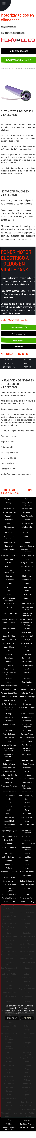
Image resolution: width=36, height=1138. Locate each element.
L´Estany (27, 598)
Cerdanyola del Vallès (27, 608)
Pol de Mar (9, 665)
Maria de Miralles (27, 619)
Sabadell (9, 760)
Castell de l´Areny (27, 555)
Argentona (27, 813)
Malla (9, 563)
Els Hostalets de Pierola (9, 708)
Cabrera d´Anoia (27, 734)
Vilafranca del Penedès (9, 528)
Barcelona (9, 499)
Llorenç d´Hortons (9, 745)
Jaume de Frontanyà (27, 696)
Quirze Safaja (27, 875)
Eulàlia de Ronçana (27, 713)
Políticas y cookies (27, 1127)
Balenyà (9, 713)
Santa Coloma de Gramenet (27, 848)
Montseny (27, 767)
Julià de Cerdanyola (9, 775)
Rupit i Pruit (9, 669)
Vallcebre (9, 844)
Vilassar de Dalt (27, 636)
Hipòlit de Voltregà (27, 1124)
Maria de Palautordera (9, 571)
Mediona (9, 813)
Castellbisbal (9, 647)
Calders (27, 542)
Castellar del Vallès (27, 898)
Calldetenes (27, 632)
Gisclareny (27, 654)
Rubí (27, 590)
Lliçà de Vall (27, 576)
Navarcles (27, 587)
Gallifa (9, 810)
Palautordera (27, 754)
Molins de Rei (27, 579)
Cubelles (27, 840)
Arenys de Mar (26, 817)
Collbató (27, 700)
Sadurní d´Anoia (9, 764)
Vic (9, 650)
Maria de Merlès (9, 623)
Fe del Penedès (27, 516)
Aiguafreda (9, 864)
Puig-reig (9, 559)
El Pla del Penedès (9, 704)
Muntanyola (8, 546)
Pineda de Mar (27, 643)
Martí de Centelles (9, 512)
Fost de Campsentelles (9, 876)
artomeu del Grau (9, 894)
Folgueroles (27, 658)
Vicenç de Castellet (9, 786)
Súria (9, 1120)
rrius (27, 559)
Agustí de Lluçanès (26, 857)
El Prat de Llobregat (27, 707)
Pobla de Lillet (9, 643)
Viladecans (9, 533)
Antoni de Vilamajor (27, 795)
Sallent (27, 629)
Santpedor (9, 566)
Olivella (27, 803)
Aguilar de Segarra (27, 546)
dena (9, 682)
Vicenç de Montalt (9, 885)
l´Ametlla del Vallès (27, 604)
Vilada (27, 647)
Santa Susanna (27, 566)
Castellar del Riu (9, 901)
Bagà (27, 864)
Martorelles (8, 853)
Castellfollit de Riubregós (27, 550)
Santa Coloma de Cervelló (9, 673)
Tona (27, 771)
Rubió (27, 583)
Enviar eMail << (18, 340)
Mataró (27, 853)
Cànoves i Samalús (27, 778)
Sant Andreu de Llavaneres (9, 825)
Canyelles (9, 778)
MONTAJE (9, 360)
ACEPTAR (27, 1018)
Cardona (27, 519)
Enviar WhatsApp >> (16, 59)
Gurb (27, 650)
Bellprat (9, 523)
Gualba (9, 730)
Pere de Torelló (27, 792)
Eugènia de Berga (9, 847)
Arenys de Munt (9, 817)
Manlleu (9, 661)
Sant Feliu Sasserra (27, 689)
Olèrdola (27, 678)
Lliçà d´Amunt (9, 579)
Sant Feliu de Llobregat (9, 749)
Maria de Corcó (9, 734)
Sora (27, 810)
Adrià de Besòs (9, 629)
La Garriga (27, 594)
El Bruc (27, 570)
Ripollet (9, 741)
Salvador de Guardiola (27, 787)
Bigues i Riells (9, 821)
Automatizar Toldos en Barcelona (19, 68)
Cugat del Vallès (27, 760)
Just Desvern (27, 745)
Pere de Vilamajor (9, 792)
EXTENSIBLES (9, 367)
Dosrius (9, 576)
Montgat (9, 503)
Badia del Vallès (9, 636)
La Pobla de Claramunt (26, 831)
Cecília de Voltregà (27, 764)
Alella (27, 860)
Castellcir (9, 519)
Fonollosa (9, 658)
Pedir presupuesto (18, 50)
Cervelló (9, 607)
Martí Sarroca (9, 508)
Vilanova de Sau (9, 724)
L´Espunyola (9, 604)
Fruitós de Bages (27, 871)
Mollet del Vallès (27, 693)
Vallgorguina (27, 717)
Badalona (27, 533)
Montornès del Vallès (9, 613)
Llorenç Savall (26, 741)
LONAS (27, 363)
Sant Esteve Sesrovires (9, 755)
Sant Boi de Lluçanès (9, 889)
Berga (27, 821)
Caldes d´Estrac (9, 542)
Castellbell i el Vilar (9, 898)
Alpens (9, 860)
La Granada (9, 594)
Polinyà (27, 639)
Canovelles (9, 782)
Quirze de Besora (27, 881)
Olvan (27, 799)
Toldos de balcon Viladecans (9, 1128)
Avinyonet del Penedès (9, 537)
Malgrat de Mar (27, 563)
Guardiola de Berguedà (27, 725)
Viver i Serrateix (8, 737)
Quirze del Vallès (9, 881)
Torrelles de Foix (9, 549)
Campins (26, 868)
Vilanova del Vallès (27, 824)
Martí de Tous (27, 508)
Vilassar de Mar (9, 771)
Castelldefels (27, 682)
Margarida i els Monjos (27, 624)
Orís (9, 799)
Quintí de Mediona (9, 795)
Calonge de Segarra (9, 871)
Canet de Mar (27, 782)
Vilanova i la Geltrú (9, 639)
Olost (9, 803)
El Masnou (27, 704)
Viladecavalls (27, 527)
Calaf (27, 894)
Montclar (9, 806)
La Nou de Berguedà (9, 836)
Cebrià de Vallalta (27, 885)
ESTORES (9, 363)
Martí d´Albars (27, 661)
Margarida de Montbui (27, 504)
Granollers (27, 730)
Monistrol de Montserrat (27, 614)
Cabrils (9, 868)
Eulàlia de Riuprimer (27, 844)
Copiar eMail (18, 347)
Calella (9, 583)
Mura (9, 590)
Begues (27, 806)
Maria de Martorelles (9, 685)
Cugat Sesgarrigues (9, 830)
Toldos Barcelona (5, 68)
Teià (27, 499)
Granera (9, 654)
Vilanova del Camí (9, 767)
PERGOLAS (27, 367)
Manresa (9, 587)
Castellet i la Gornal (9, 555)
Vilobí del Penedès (27, 737)
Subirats (27, 1120)
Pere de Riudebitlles (9, 693)
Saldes (9, 1124)
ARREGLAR (27, 360)
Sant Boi (27, 888)
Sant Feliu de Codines (27, 749)
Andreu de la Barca (9, 857)
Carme (9, 678)
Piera (27, 685)
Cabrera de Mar (27, 523)
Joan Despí (27, 775)
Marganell (27, 721)
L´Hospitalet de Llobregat (9, 599)
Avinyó (27, 536)
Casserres (27, 672)
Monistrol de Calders (9, 619)
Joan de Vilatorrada (9, 696)
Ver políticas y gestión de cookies (19, 1013)
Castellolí (27, 512)
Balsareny (9, 717)
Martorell (9, 721)
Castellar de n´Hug (27, 901)
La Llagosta (26, 836)
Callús (9, 632)
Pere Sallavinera (26, 665)
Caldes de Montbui (9, 689)
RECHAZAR (11, 1018)
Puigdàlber (9, 516)
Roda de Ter (9, 840)
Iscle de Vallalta (9, 700)
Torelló (27, 669)
